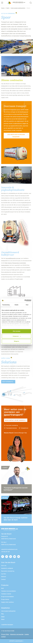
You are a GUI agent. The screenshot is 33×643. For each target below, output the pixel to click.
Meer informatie (7, 381)
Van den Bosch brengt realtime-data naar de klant (16, 519)
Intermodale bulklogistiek (18, 8)
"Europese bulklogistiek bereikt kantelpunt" (16, 489)
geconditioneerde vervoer (13, 258)
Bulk (7, 8)
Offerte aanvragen (16, 641)
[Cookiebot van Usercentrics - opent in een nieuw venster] (24, 301)
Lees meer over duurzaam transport (16, 135)
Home (3, 8)
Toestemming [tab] (6, 304)
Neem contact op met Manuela (15, 420)
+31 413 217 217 (5, 551)
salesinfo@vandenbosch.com (9, 549)
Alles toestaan (16, 331)
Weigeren (16, 341)
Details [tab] (16, 304)
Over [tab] (27, 304)
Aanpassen (16, 336)
